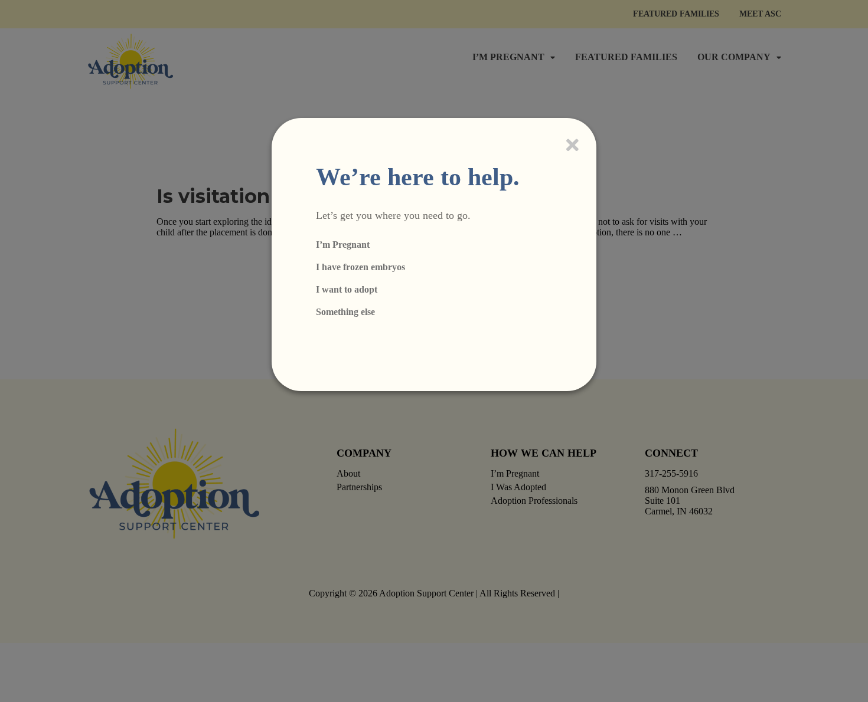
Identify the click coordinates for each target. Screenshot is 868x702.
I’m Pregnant (343, 245)
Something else (345, 312)
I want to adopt (346, 289)
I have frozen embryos (360, 267)
